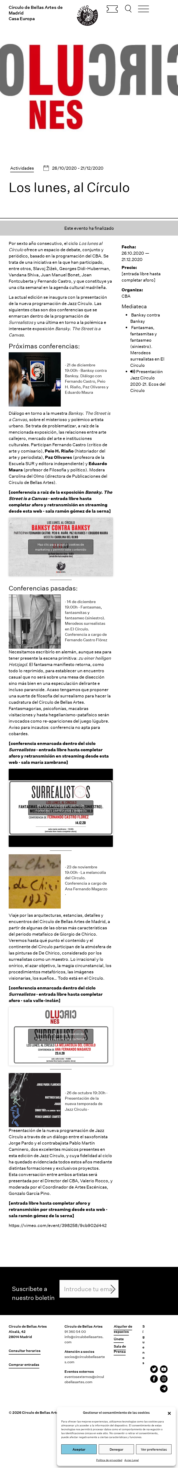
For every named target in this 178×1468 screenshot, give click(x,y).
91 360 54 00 (75, 1331)
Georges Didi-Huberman (84, 268)
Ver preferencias (154, 1449)
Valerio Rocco (94, 1180)
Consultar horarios (25, 1350)
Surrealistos (21, 322)
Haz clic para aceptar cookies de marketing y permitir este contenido (60, 546)
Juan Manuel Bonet (60, 274)
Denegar (116, 1449)
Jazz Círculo (80, 303)
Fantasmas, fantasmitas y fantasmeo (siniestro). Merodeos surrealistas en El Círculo (147, 346)
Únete (119, 1339)
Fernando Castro (54, 281)
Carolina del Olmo (26, 476)
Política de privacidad (109, 1460)
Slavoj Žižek (45, 268)
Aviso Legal (131, 1460)
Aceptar (79, 1449)
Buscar (129, 9)
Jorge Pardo (21, 1143)
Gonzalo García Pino (29, 1193)
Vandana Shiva (24, 274)
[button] (169, 1413)
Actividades (22, 168)
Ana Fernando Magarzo (86, 888)
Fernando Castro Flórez (86, 639)
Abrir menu (143, 9)
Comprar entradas (112, 9)
